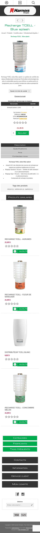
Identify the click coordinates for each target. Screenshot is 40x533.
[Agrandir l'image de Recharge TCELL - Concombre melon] (20, 388)
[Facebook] (17, 494)
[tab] (20, 145)
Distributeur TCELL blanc (17, 352)
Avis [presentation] (20, 152)
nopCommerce (15, 527)
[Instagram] (23, 494)
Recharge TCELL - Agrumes (18, 239)
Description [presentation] (20, 145)
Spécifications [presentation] (20, 149)
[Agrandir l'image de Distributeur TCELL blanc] (20, 332)
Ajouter (22, 133)
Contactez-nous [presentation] (20, 156)
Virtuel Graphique (30, 527)
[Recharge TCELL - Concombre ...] (22, 20)
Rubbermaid (23, 118)
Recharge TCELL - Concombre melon (19, 409)
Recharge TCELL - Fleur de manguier (18, 296)
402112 (9, 189)
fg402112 (28, 189)
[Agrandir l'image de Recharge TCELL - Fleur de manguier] (20, 275)
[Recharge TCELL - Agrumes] (18, 20)
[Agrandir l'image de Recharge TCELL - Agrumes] (20, 219)
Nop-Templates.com (23, 529)
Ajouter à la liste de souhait (18, 91)
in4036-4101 (18, 189)
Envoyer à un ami (20, 96)
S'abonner (32, 505)
